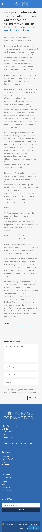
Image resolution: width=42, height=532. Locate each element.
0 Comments (15, 30)
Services (5, 472)
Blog (3, 485)
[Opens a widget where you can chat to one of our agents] (33, 528)
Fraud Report (7, 490)
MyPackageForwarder (11, 524)
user (6, 30)
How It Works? (7, 459)
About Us (5, 456)
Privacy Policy (24, 528)
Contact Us (6, 487)
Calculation (6, 475)
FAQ (3, 462)
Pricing (4, 469)
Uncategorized (26, 27)
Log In (4, 482)
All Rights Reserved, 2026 (27, 524)
